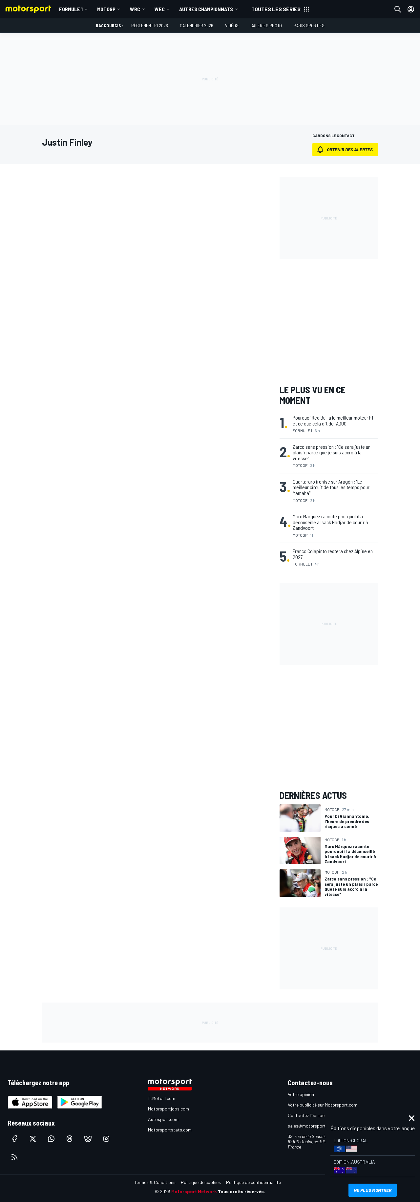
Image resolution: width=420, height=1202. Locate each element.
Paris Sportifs (309, 25)
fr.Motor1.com (161, 1098)
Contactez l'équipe (306, 1115)
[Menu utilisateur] (410, 9)
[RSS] (14, 1157)
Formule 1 (71, 9)
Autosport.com (163, 1119)
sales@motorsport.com (311, 1126)
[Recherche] (397, 9)
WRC (135, 9)
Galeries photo (266, 25)
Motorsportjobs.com (168, 1108)
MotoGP (106, 9)
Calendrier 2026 (196, 25)
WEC (160, 9)
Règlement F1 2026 (149, 25)
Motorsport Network (194, 1191)
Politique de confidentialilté (253, 1182)
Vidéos (232, 25)
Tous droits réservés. (241, 1191)
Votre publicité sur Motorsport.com (322, 1105)
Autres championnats (206, 9)
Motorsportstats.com (170, 1129)
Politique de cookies (201, 1182)
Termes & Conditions (155, 1182)
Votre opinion (301, 1094)
